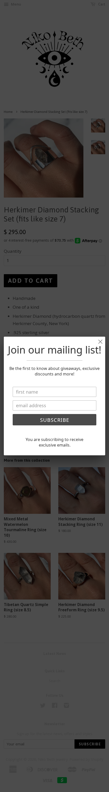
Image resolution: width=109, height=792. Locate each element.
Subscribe (54, 420)
